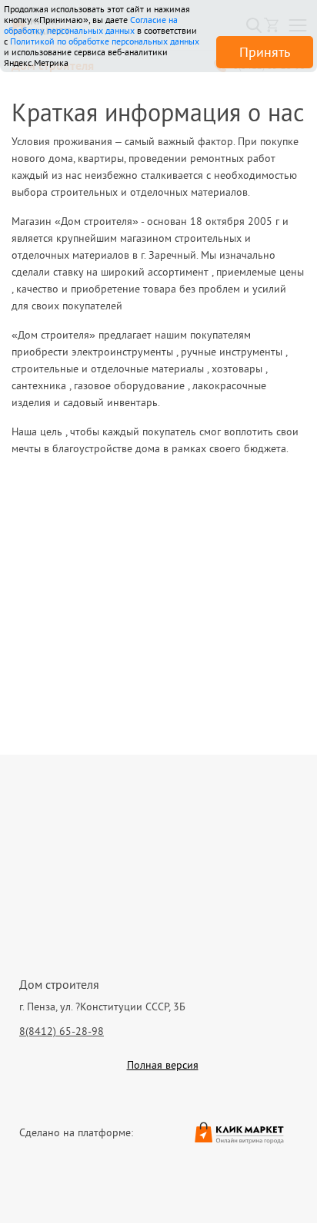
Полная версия (163, 1065)
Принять (264, 52)
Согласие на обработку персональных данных (91, 25)
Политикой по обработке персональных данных (104, 41)
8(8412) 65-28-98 (61, 1031)
